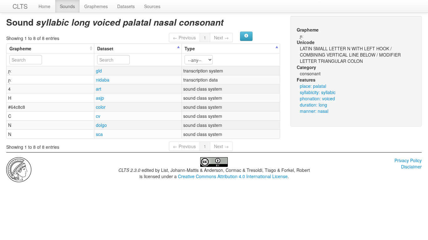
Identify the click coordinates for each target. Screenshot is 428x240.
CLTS (20, 6)
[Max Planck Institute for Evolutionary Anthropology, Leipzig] (18, 169)
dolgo (101, 125)
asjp (100, 98)
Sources (152, 6)
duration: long (313, 105)
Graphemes (96, 6)
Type (190, 48)
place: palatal (313, 86)
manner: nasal (314, 111)
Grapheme (20, 48)
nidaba (102, 80)
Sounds (67, 6)
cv (98, 116)
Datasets (126, 6)
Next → (221, 37)
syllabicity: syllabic (318, 92)
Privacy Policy (408, 160)
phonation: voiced (317, 98)
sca (99, 134)
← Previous (184, 37)
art (98, 89)
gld (99, 71)
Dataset (105, 48)
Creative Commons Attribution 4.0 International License (233, 176)
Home (44, 6)
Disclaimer (411, 166)
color (101, 107)
